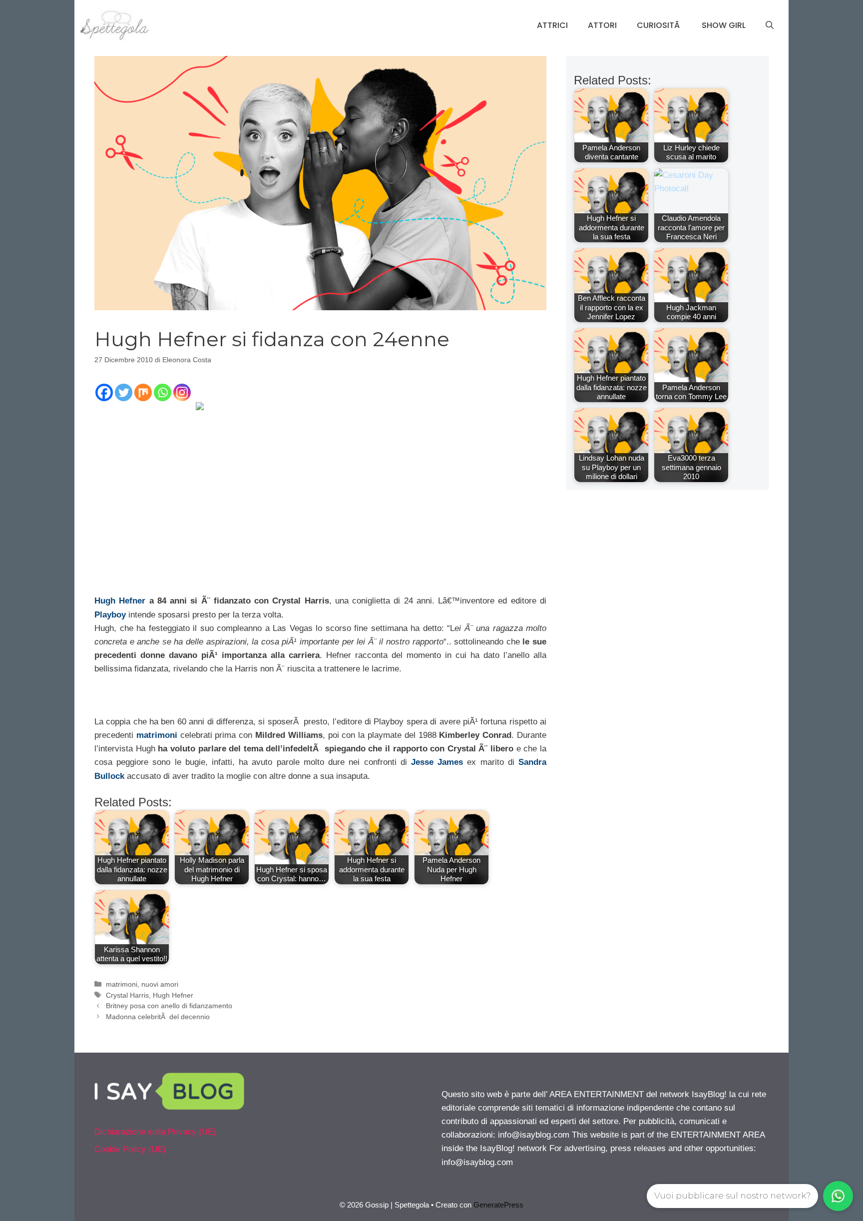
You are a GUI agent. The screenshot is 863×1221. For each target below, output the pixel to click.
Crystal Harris (127, 995)
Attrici (552, 25)
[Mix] (143, 392)
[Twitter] (123, 392)
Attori (602, 25)
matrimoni (156, 735)
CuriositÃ (659, 25)
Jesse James (437, 762)
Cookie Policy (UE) (130, 1149)
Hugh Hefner (119, 601)
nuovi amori (159, 984)
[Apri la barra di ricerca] (770, 25)
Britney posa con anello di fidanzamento (169, 1006)
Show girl (724, 25)
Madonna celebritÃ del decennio (158, 1017)
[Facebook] (104, 392)
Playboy (110, 614)
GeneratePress (498, 1205)
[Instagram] (182, 392)
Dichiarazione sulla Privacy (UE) (155, 1132)
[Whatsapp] (162, 392)
